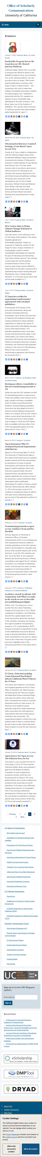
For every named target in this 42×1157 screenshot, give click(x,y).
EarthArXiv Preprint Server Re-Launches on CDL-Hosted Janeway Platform (20, 64)
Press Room (11, 896)
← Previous (11, 814)
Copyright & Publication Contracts (18, 881)
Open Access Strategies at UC (17, 928)
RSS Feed (8, 1113)
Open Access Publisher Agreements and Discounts (19, 851)
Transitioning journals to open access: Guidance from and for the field (19, 529)
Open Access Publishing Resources (19, 877)
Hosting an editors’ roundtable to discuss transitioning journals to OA (20, 386)
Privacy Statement (12, 1134)
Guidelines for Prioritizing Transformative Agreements (20, 902)
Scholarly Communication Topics (17, 924)
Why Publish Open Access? (16, 833)
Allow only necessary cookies (11, 1149)
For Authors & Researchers (15, 828)
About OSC (8, 1106)
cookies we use (11, 1137)
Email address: (9, 997)
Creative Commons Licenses (16, 954)
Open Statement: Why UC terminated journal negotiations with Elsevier (20, 446)
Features (20, 55)
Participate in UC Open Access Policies (20, 845)
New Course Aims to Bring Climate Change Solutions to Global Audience (18, 228)
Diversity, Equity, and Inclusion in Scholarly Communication (20, 934)
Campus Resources (11, 1110)
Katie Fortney (12, 380)
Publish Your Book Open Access (17, 862)
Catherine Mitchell (21, 590)
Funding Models (12, 959)
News (25, 55)
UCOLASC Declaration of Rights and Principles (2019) (21, 917)
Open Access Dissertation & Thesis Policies (21, 857)
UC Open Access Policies (15, 940)
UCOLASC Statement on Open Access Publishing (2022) (19, 910)
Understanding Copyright (15, 950)
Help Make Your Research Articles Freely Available (19, 839)
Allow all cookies (30, 1149)
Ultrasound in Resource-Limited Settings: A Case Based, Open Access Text (20, 146)
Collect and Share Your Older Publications (21, 872)
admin (7, 140)
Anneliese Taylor (30, 378)
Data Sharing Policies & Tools (16, 886)
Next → (23, 817)
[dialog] (21, 1135)
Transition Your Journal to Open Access (20, 867)
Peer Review (11, 964)
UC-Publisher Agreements (14, 891)
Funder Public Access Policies (17, 945)
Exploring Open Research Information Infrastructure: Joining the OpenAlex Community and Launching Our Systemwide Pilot (20, 1027)
